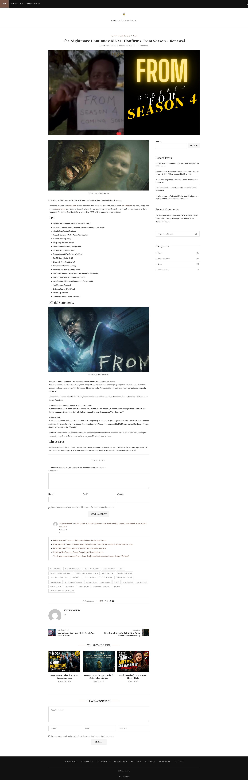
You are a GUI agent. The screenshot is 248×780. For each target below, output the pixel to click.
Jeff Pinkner (126, 205)
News (179, 264)
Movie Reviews (179, 258)
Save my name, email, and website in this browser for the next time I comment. (82, 507)
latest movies (91, 582)
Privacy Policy (33, 4)
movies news (141, 582)
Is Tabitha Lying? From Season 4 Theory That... (133, 676)
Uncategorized (179, 270)
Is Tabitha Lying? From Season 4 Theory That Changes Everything (79, 548)
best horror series (92, 569)
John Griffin (71, 205)
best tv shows (109, 569)
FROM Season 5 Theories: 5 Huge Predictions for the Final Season (80, 540)
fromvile (76, 578)
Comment (53, 470)
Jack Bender (60, 209)
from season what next (59, 578)
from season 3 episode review (87, 573)
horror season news (124, 578)
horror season (106, 578)
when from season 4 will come (62, 591)
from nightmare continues (60, 573)
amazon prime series (72, 569)
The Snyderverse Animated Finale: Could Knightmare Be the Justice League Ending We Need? (91, 556)
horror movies (90, 578)
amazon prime (55, 569)
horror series (55, 582)
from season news (125, 573)
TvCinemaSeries (108, 45)
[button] (98, 687)
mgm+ (116, 582)
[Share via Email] (113, 601)
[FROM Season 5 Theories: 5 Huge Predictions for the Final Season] (64, 661)
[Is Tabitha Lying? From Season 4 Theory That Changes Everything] (133, 661)
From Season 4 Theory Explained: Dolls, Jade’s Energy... (99, 676)
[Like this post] (102, 601)
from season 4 (107, 573)
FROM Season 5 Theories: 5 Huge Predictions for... (64, 676)
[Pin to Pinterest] (110, 601)
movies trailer (55, 586)
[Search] (246, 4)
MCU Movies (105, 582)
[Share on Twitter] (108, 601)
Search (158, 141)
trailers (116, 586)
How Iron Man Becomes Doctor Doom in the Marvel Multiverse (78, 552)
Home (4, 4)
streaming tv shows (101, 586)
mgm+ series (128, 582)
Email (85, 494)
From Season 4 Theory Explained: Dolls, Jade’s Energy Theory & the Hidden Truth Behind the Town (93, 544)
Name (51, 494)
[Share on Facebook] (105, 601)
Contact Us (16, 4)
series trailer (84, 586)
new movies (70, 586)
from (121, 569)
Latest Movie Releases (73, 582)
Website (120, 494)
